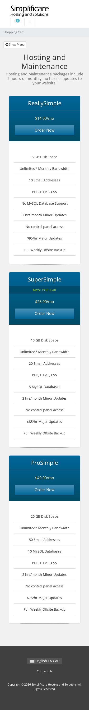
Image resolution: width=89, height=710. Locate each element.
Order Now (44, 130)
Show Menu (16, 44)
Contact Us (44, 671)
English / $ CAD (47, 661)
